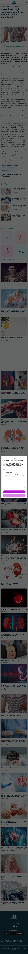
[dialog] (14, 477)
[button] (14, 473)
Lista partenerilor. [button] (11, 481)
